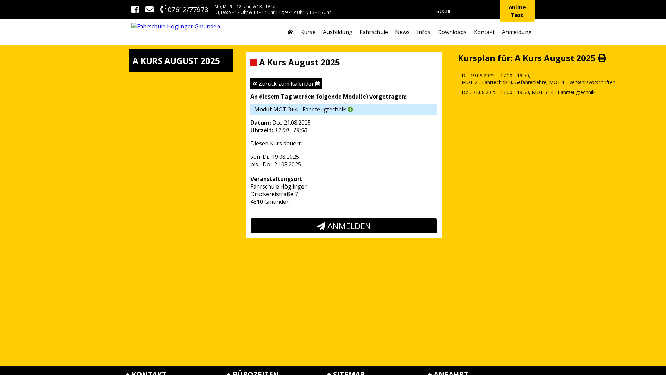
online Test (517, 11)
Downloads (452, 32)
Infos (423, 32)
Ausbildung (337, 32)
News (402, 32)
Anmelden (348, 226)
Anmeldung (517, 32)
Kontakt (484, 32)
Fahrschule (374, 32)
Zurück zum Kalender (286, 84)
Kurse (308, 32)
